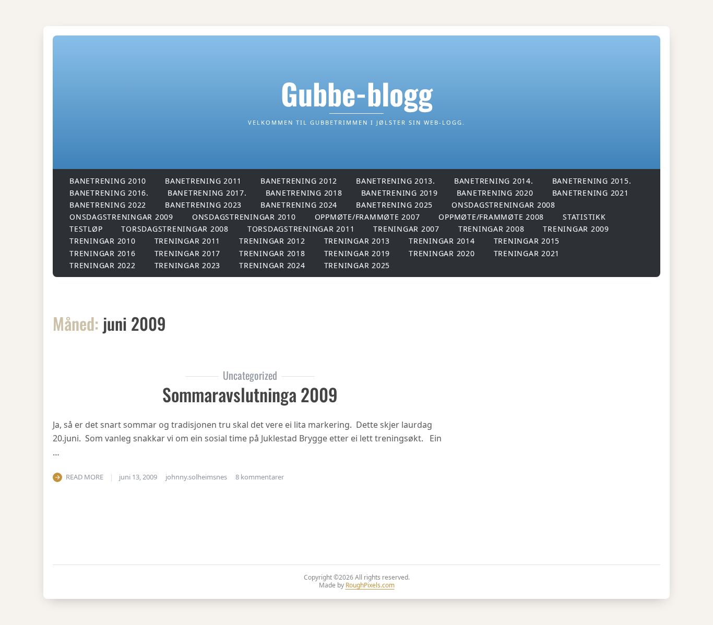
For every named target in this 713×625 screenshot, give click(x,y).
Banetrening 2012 (298, 181)
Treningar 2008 (491, 229)
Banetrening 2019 (399, 193)
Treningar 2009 (576, 229)
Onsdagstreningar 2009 (121, 217)
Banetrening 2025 (394, 205)
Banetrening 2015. (592, 181)
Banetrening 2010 (107, 181)
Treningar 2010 (102, 241)
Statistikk (584, 217)
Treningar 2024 (272, 265)
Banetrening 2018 (304, 193)
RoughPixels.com (370, 585)
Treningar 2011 (188, 241)
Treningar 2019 (357, 253)
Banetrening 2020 (495, 193)
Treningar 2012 (272, 241)
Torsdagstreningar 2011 (301, 229)
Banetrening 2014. (493, 181)
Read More (84, 477)
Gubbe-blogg (357, 93)
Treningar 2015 (527, 241)
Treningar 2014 (442, 241)
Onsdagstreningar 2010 (244, 217)
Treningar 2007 (406, 229)
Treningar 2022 (102, 265)
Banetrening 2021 (590, 193)
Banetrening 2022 (107, 205)
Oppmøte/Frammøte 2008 (491, 217)
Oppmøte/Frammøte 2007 (367, 217)
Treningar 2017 (188, 253)
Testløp (85, 229)
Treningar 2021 (527, 253)
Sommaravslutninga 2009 (250, 394)
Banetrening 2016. (109, 193)
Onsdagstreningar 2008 (503, 205)
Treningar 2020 (442, 253)
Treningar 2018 (272, 253)
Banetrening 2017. (207, 193)
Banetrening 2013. (395, 181)
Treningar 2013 (357, 241)
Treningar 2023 (188, 265)
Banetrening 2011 (203, 181)
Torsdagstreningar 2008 (175, 229)
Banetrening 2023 (203, 205)
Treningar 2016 (102, 253)
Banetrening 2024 (298, 205)
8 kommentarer (259, 477)
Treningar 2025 (357, 265)
